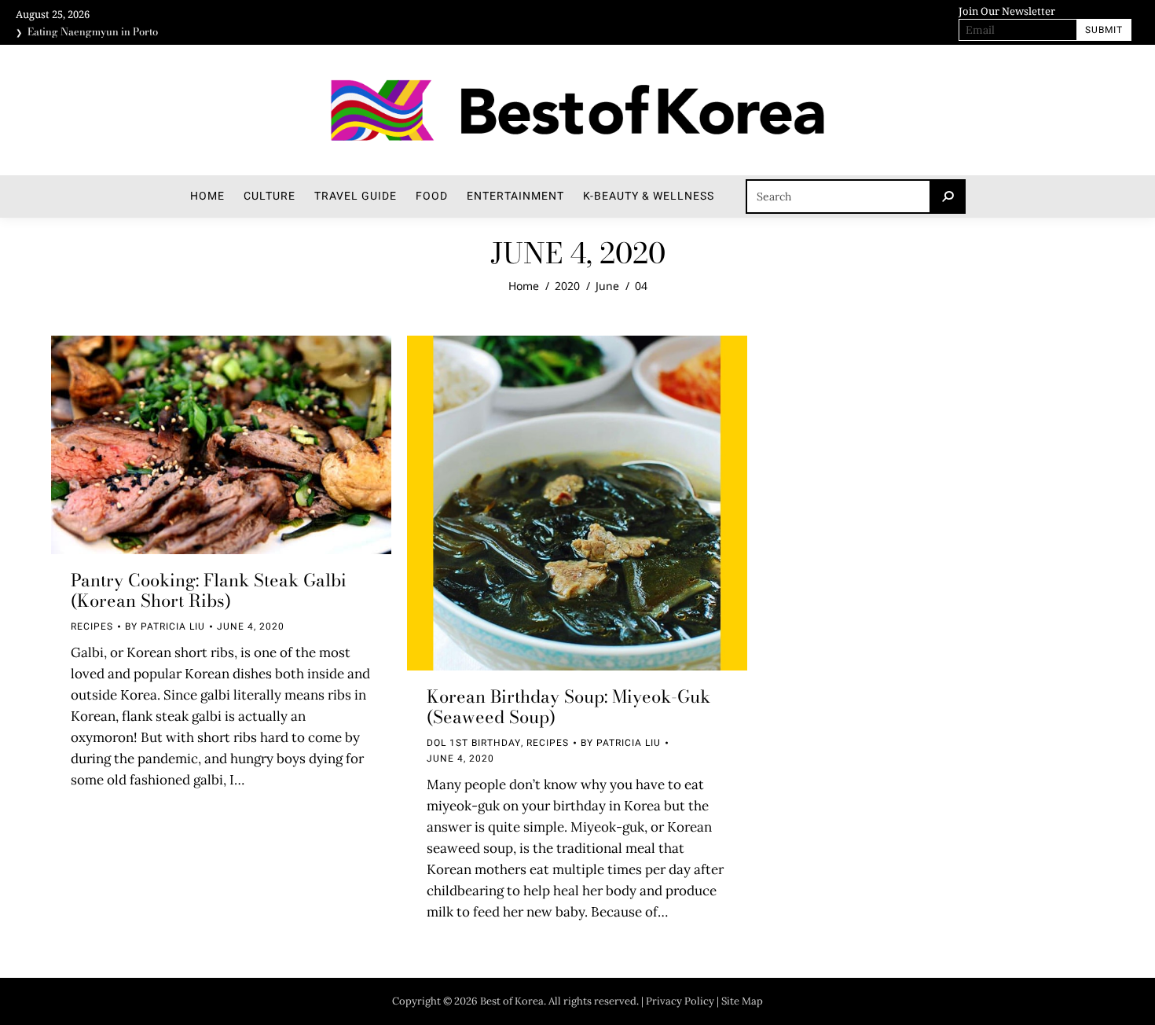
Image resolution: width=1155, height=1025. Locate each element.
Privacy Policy (680, 1001)
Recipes (92, 626)
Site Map (742, 1001)
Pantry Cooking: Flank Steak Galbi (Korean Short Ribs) (208, 590)
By (165, 626)
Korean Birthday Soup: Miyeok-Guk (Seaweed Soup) (568, 706)
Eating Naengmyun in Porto (93, 29)
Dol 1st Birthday (474, 743)
